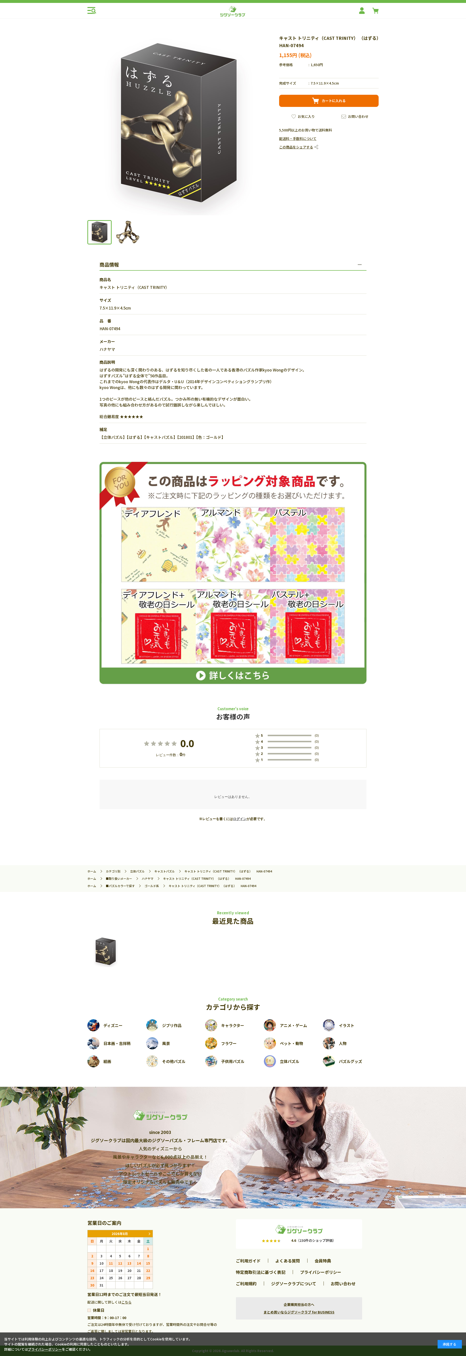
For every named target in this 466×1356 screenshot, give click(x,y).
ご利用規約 (246, 1283)
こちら (126, 1302)
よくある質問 (287, 1261)
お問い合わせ (358, 116)
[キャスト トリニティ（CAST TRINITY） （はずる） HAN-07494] (105, 951)
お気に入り (306, 116)
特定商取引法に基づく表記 (260, 1272)
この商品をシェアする (296, 147)
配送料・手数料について (297, 138)
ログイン (240, 819)
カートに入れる (334, 100)
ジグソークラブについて (293, 1283)
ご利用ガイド (248, 1261)
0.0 (187, 743)
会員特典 (323, 1261)
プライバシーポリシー (320, 1272)
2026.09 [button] (149, 1233)
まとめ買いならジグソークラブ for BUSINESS (299, 1312)
